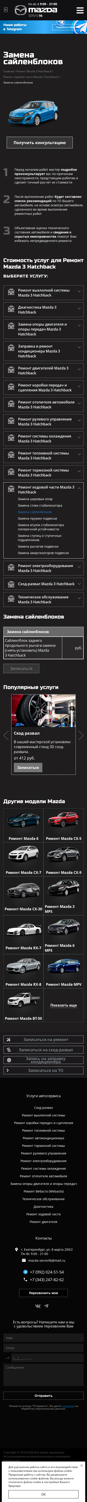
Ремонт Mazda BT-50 (23, 1018)
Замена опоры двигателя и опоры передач (43, 1184)
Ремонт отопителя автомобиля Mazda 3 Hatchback (46, 405)
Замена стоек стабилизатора (40, 505)
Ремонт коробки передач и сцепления (43, 1123)
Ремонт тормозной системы (43, 1146)
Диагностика (43, 1206)
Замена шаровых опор (35, 499)
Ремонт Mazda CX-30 (23, 909)
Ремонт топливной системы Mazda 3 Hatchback (43, 456)
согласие (68, 1406)
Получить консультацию (40, 142)
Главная (9, 71)
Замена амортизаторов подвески (43, 553)
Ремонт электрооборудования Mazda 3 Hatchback (45, 568)
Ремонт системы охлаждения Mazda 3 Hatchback (44, 439)
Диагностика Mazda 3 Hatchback (37, 310)
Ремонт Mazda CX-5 (63, 838)
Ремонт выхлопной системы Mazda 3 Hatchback (44, 293)
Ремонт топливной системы (43, 1130)
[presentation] (6, 736)
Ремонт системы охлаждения (43, 1168)
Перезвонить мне (43, 1293)
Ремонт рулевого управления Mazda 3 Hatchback (45, 422)
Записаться (21, 668)
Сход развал (27, 733)
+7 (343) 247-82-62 (47, 1279)
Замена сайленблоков (35, 512)
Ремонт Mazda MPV (63, 984)
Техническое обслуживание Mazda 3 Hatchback (43, 599)
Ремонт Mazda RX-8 (23, 984)
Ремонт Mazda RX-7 (23, 947)
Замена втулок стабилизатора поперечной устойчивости (41, 527)
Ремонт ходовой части (43, 1214)
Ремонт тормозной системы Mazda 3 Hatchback (43, 473)
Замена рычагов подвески (38, 546)
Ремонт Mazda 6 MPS (60, 948)
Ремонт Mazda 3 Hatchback (34, 71)
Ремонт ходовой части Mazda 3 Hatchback (31, 77)
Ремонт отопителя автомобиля (43, 1176)
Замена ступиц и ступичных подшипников (39, 537)
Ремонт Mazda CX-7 (23, 872)
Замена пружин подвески (37, 518)
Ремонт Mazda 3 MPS (60, 909)
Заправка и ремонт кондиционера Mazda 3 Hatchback (39, 351)
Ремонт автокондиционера (43, 1138)
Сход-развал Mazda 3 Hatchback (46, 583)
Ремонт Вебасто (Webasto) (44, 1191)
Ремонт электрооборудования (43, 1161)
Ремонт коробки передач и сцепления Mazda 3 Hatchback (45, 388)
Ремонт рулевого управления (43, 1153)
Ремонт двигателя (43, 1222)
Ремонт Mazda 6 (23, 838)
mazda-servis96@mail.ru (46, 1260)
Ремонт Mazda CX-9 (63, 872)
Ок (43, 1494)
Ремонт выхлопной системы (43, 1115)
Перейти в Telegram (68, 27)
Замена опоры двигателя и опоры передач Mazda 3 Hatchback (42, 329)
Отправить (44, 1395)
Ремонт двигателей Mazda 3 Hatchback (43, 371)
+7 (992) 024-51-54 (47, 1272)
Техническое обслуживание (43, 1199)
